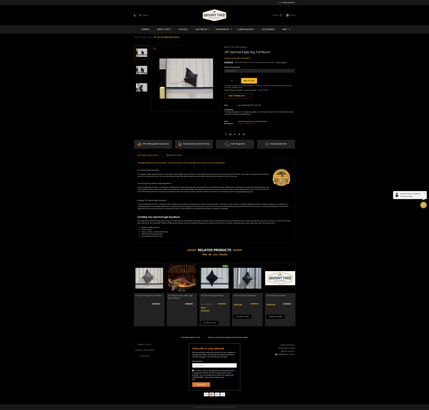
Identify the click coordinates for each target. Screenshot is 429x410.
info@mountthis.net (286, 354)
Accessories (268, 29)
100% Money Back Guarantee (155, 144)
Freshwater (222, 29)
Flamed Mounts (245, 29)
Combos (145, 29)
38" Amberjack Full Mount (276, 295)
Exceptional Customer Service (196, 144)
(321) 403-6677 (289, 2)
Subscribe (201, 384)
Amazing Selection (278, 144)
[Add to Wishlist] (160, 273)
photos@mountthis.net (245, 191)
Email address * (197, 361)
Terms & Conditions (144, 350)
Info (285, 29)
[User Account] (134, 15)
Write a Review (281, 62)
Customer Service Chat (190, 337)
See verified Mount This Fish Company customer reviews (254, 62)
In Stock (183, 29)
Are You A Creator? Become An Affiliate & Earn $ (228, 337)
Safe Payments (238, 144)
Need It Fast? (164, 29)
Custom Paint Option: (233, 67)
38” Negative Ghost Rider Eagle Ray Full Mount (180, 296)
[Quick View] (160, 267)
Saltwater (201, 29)
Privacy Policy (144, 344)
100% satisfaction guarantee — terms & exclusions (240, 90)
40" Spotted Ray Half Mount (212, 295)
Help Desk (144, 356)
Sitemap (232, 407)
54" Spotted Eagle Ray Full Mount (148, 295)
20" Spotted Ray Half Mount (245, 295)
